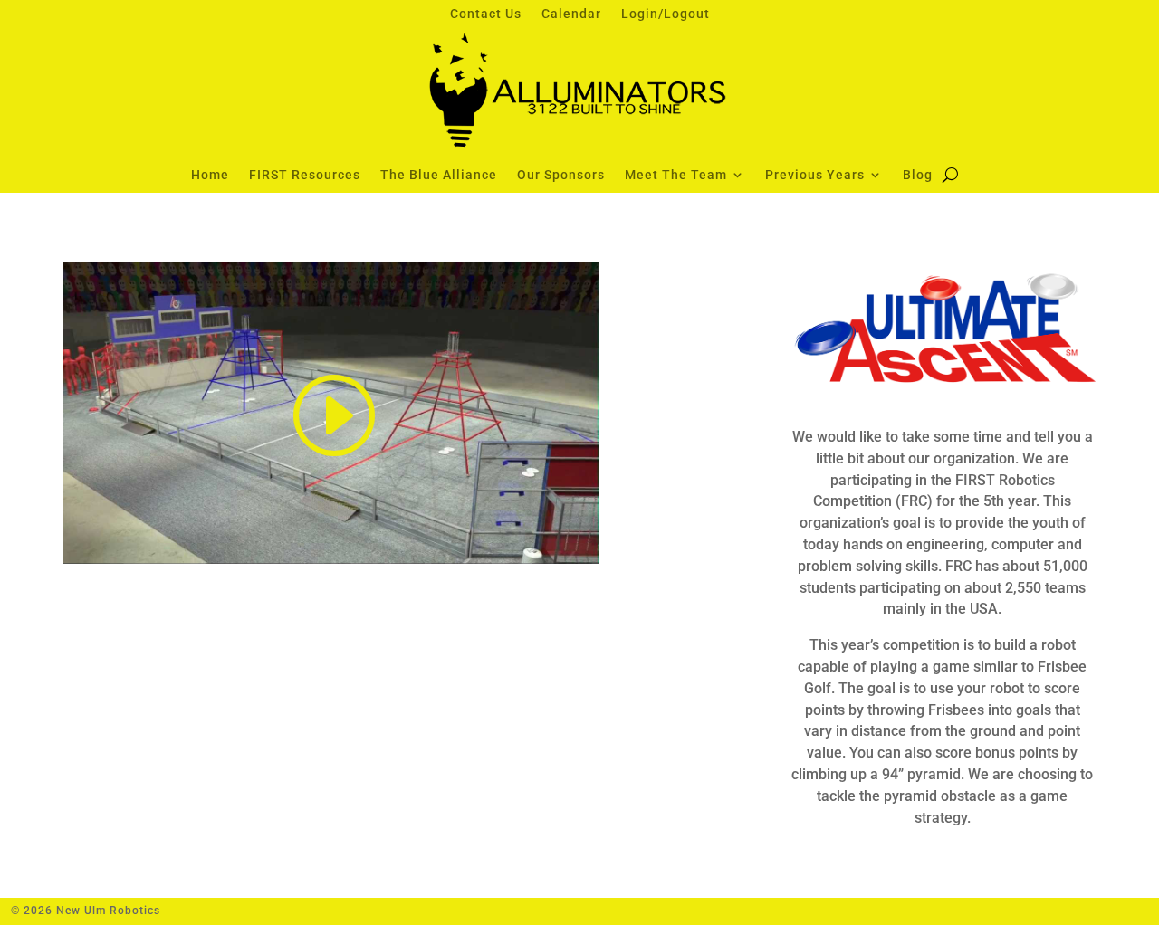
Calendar (571, 14)
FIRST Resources (304, 175)
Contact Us (486, 14)
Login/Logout (665, 14)
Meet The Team (676, 175)
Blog (918, 175)
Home (210, 175)
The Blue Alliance (438, 175)
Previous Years (815, 175)
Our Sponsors (561, 175)
